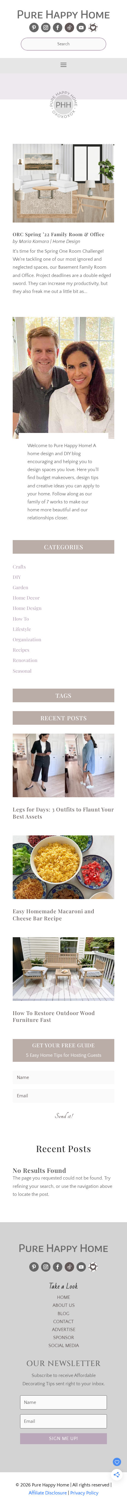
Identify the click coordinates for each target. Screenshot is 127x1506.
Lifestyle (22, 629)
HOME (63, 1297)
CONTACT (63, 1321)
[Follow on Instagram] (46, 27)
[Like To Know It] (93, 27)
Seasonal (22, 671)
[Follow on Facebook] (57, 27)
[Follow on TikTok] (69, 27)
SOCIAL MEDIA (63, 1345)
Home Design (66, 241)
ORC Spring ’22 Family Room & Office (59, 234)
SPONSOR (63, 1337)
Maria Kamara (34, 241)
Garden (20, 587)
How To (21, 619)
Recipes (21, 650)
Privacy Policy (84, 1493)
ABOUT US (64, 1305)
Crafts (19, 566)
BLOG (63, 1313)
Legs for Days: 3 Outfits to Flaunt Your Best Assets (63, 813)
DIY (17, 577)
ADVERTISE (63, 1329)
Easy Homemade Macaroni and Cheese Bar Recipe (54, 915)
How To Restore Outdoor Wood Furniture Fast (54, 1016)
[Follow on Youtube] (81, 27)
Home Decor (26, 598)
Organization (27, 639)
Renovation (25, 660)
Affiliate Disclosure (48, 1493)
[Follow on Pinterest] (34, 27)
